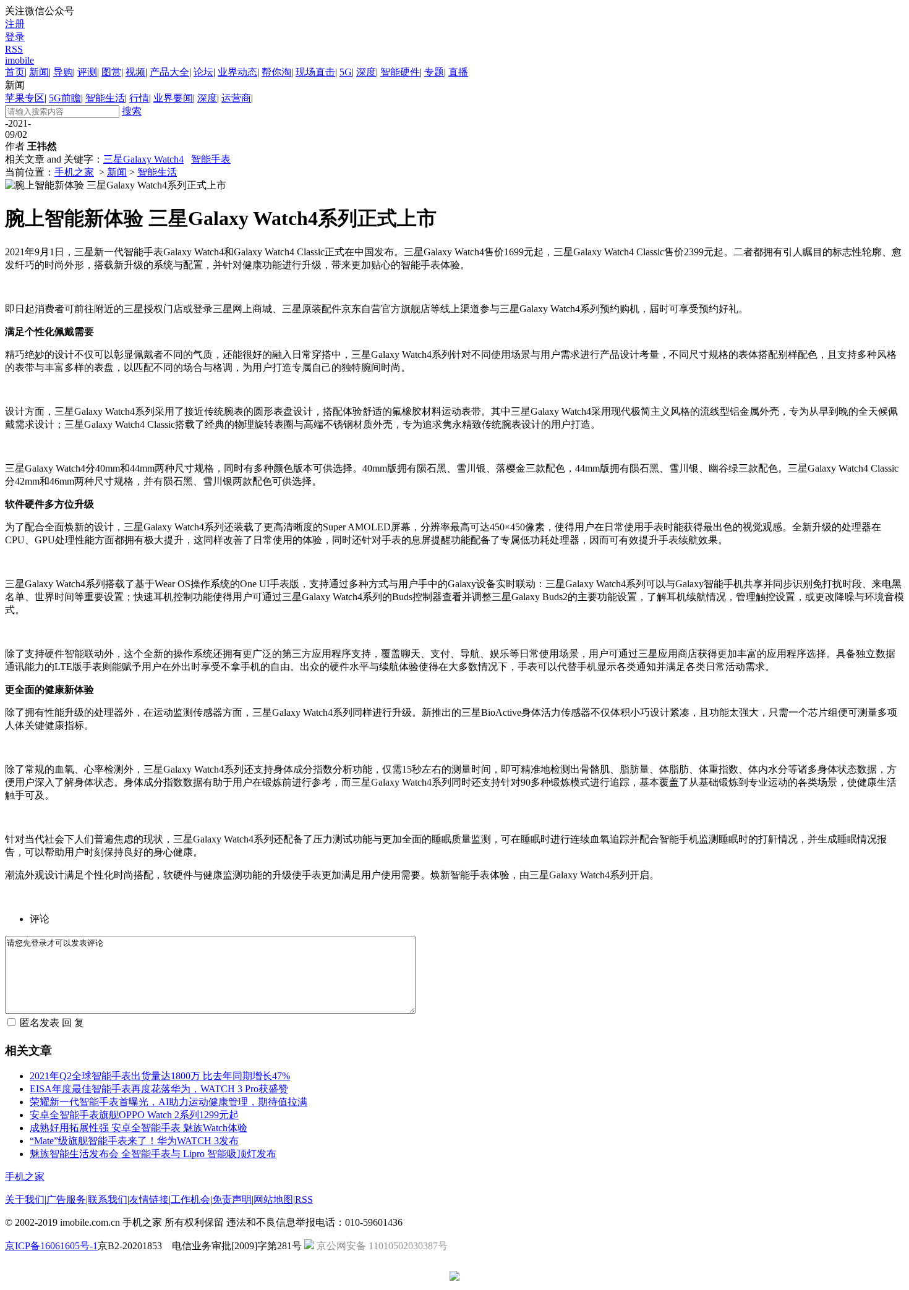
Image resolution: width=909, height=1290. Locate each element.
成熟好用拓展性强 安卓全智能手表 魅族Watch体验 (138, 1127)
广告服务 (66, 1199)
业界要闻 (173, 98)
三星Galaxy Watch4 (143, 159)
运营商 (236, 98)
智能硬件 (400, 72)
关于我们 (25, 1199)
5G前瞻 (65, 98)
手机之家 (74, 172)
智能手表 (211, 159)
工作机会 (190, 1199)
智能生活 (105, 98)
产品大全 (169, 72)
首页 (15, 72)
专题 (434, 72)
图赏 (111, 72)
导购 (63, 72)
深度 (366, 72)
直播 (458, 72)
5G (345, 72)
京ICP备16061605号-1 (51, 1246)
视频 (135, 72)
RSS (14, 49)
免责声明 (232, 1199)
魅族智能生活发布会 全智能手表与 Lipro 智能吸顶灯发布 (153, 1153)
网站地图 (273, 1199)
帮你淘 (276, 72)
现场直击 (315, 72)
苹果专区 (25, 98)
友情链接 (149, 1199)
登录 (15, 37)
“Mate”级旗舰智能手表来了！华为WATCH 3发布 (134, 1140)
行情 (139, 98)
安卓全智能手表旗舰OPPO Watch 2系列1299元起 (134, 1115)
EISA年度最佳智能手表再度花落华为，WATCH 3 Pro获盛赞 (159, 1089)
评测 (87, 72)
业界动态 (237, 72)
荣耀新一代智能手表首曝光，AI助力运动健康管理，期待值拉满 (168, 1102)
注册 (15, 24)
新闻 (39, 72)
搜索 (132, 111)
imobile (19, 60)
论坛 (203, 72)
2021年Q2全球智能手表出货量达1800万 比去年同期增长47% (160, 1076)
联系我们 (107, 1199)
